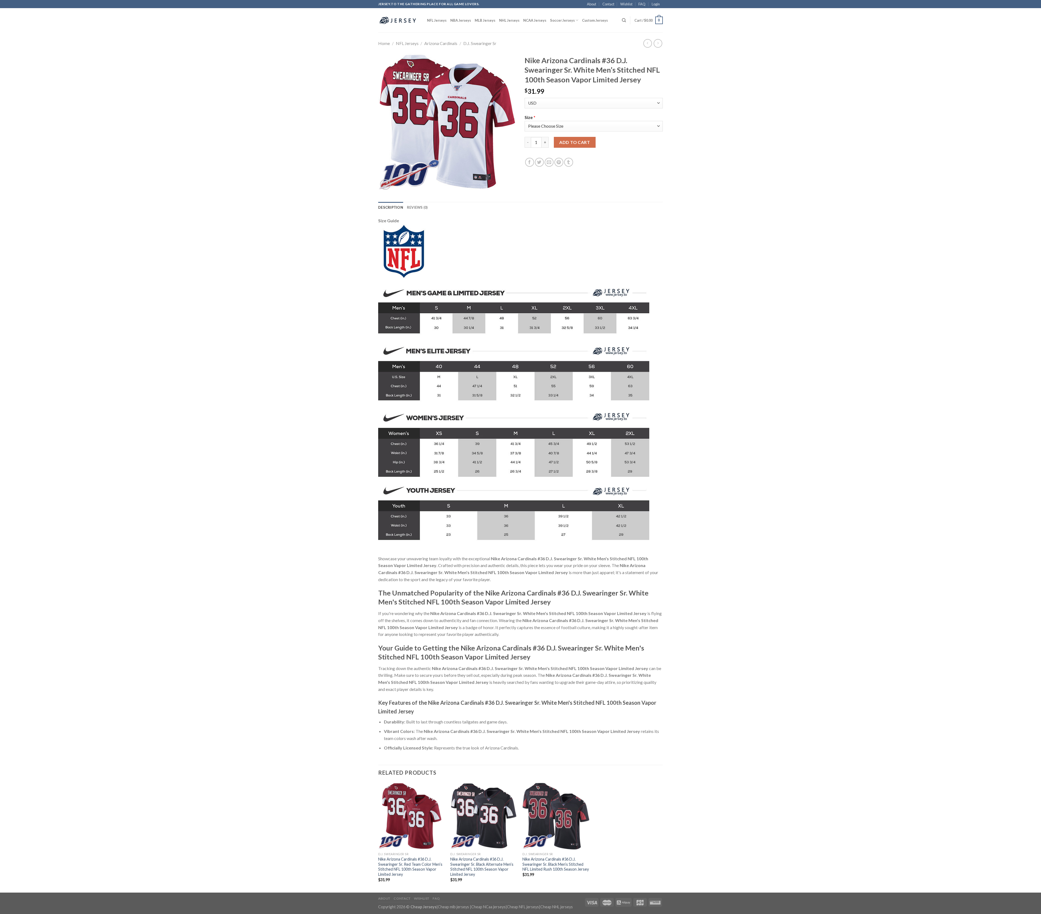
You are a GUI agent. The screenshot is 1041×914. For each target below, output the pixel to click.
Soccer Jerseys (562, 20)
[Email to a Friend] (549, 162)
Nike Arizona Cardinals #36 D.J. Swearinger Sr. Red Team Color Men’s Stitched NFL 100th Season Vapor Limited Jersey (410, 867)
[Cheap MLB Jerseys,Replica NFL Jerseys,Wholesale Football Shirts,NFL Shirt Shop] (398, 20)
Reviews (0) (417, 207)
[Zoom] (385, 184)
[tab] (390, 207)
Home (384, 43)
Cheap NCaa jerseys (488, 907)
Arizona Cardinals (440, 43)
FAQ (641, 4)
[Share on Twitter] (539, 162)
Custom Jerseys (595, 20)
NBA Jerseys (460, 20)
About (591, 4)
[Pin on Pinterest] (558, 162)
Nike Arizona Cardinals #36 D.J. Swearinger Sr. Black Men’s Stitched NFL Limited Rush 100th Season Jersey (555, 864)
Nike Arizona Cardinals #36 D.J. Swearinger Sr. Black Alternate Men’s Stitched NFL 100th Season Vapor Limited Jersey (481, 867)
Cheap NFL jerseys (523, 907)
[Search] (624, 20)
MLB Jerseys (485, 20)
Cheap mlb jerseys (453, 907)
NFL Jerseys (436, 20)
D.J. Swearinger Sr (479, 43)
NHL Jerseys (509, 20)
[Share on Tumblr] (568, 162)
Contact (608, 4)
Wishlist (626, 4)
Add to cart (574, 142)
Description (390, 207)
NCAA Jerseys (534, 20)
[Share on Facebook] (529, 162)
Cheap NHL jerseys (556, 907)
